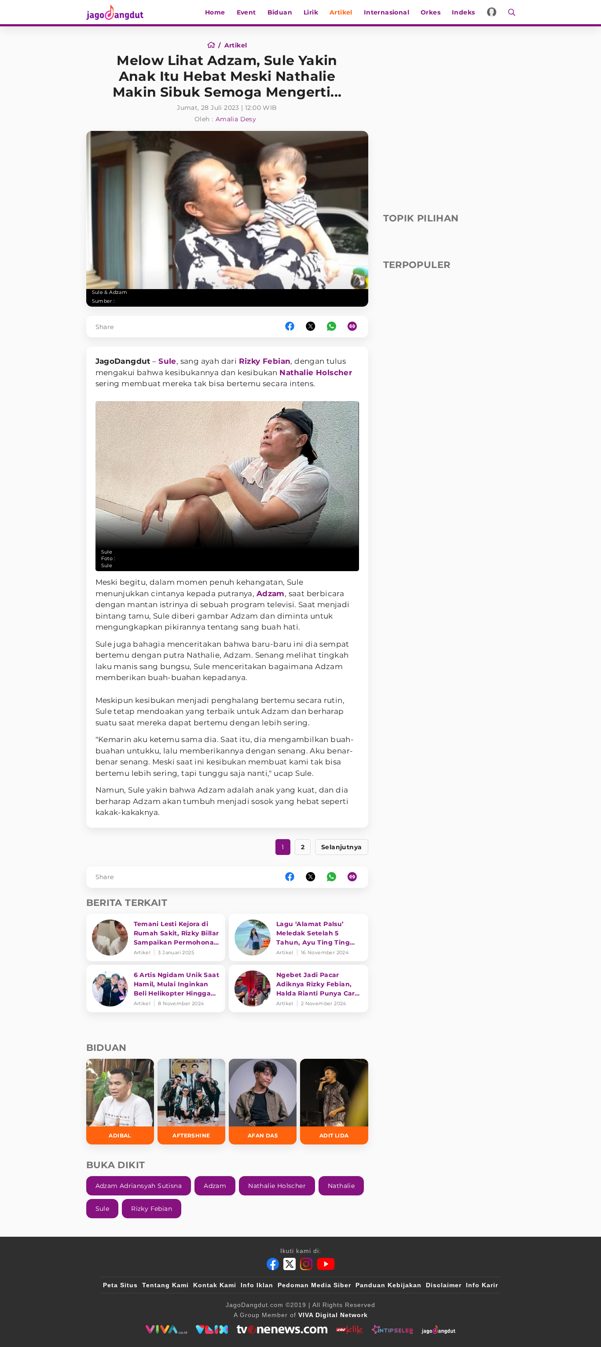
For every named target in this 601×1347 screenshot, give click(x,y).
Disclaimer (444, 1285)
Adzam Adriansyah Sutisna (138, 1186)
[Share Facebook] (289, 326)
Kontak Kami (214, 1285)
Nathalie (341, 1186)
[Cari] (508, 12)
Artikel (341, 12)
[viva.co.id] (166, 1329)
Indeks (463, 12)
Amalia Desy (236, 119)
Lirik (311, 12)
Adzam (271, 593)
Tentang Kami (165, 1285)
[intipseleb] (392, 1329)
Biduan (280, 12)
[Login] (491, 12)
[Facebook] (273, 1264)
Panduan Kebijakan (388, 1285)
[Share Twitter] (310, 326)
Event (246, 12)
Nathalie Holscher (315, 372)
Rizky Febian (265, 361)
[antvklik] (349, 1329)
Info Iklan (257, 1285)
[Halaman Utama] (118, 12)
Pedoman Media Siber (314, 1285)
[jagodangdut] (438, 1329)
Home (215, 12)
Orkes (430, 12)
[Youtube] (326, 1264)
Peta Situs (120, 1285)
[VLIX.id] (212, 1329)
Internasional (386, 12)
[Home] (214, 45)
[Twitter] (289, 1264)
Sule (167, 361)
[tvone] (282, 1329)
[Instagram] (306, 1264)
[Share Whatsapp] (331, 326)
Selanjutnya (341, 847)
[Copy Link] (355, 326)
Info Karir (482, 1285)
